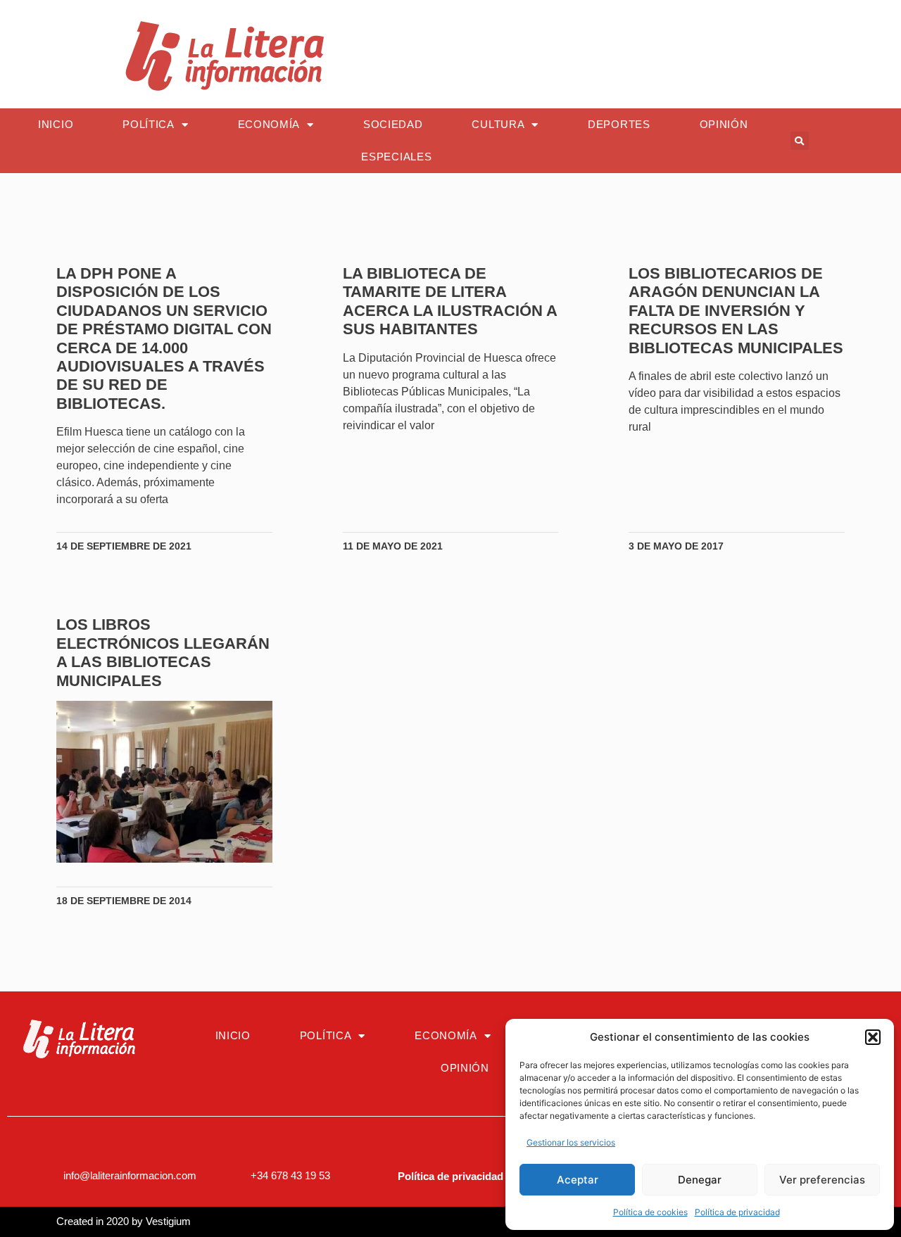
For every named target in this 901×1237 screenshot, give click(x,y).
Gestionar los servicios (571, 1142)
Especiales (396, 157)
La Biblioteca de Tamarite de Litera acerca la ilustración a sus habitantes (450, 301)
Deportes (619, 124)
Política (148, 124)
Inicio (55, 124)
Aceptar (577, 1179)
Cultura (498, 124)
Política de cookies (650, 1212)
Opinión (724, 124)
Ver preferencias (822, 1179)
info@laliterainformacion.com (129, 1175)
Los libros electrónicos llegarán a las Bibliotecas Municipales (163, 652)
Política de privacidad (737, 1212)
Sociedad (393, 124)
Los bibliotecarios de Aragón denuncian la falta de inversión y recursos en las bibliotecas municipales (736, 311)
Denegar (700, 1179)
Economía (269, 124)
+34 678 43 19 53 (290, 1175)
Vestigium (168, 1221)
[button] (873, 1037)
